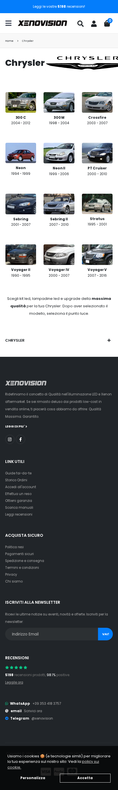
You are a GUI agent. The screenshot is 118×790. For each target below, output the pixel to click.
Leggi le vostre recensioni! (59, 6)
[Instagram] (10, 439)
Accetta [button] (85, 778)
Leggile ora (14, 682)
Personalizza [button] (32, 778)
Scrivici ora (33, 711)
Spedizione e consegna (24, 561)
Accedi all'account (20, 487)
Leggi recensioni (18, 514)
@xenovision (42, 718)
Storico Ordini (16, 480)
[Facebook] (20, 439)
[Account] (94, 23)
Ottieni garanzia (18, 500)
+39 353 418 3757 (46, 703)
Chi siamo (14, 581)
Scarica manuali (19, 507)
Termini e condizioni (22, 567)
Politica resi (14, 547)
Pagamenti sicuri (19, 554)
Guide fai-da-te (18, 473)
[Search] (80, 24)
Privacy (11, 574)
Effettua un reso (18, 494)
